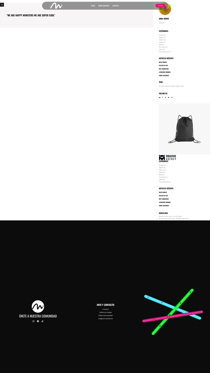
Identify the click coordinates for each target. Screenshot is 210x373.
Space (161, 49)
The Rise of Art (163, 65)
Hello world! (163, 62)
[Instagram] (33, 321)
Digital (161, 37)
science (177, 86)
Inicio (93, 5)
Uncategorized (164, 52)
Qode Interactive (169, 218)
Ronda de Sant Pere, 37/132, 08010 (170, 216)
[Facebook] (38, 321)
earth (163, 86)
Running (161, 47)
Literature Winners (165, 72)
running (172, 86)
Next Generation (164, 69)
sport (182, 86)
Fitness (161, 40)
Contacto (115, 5)
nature (167, 86)
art (160, 86)
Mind (160, 45)
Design (161, 35)
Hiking (161, 42)
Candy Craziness (164, 76)
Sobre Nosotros (103, 5)
